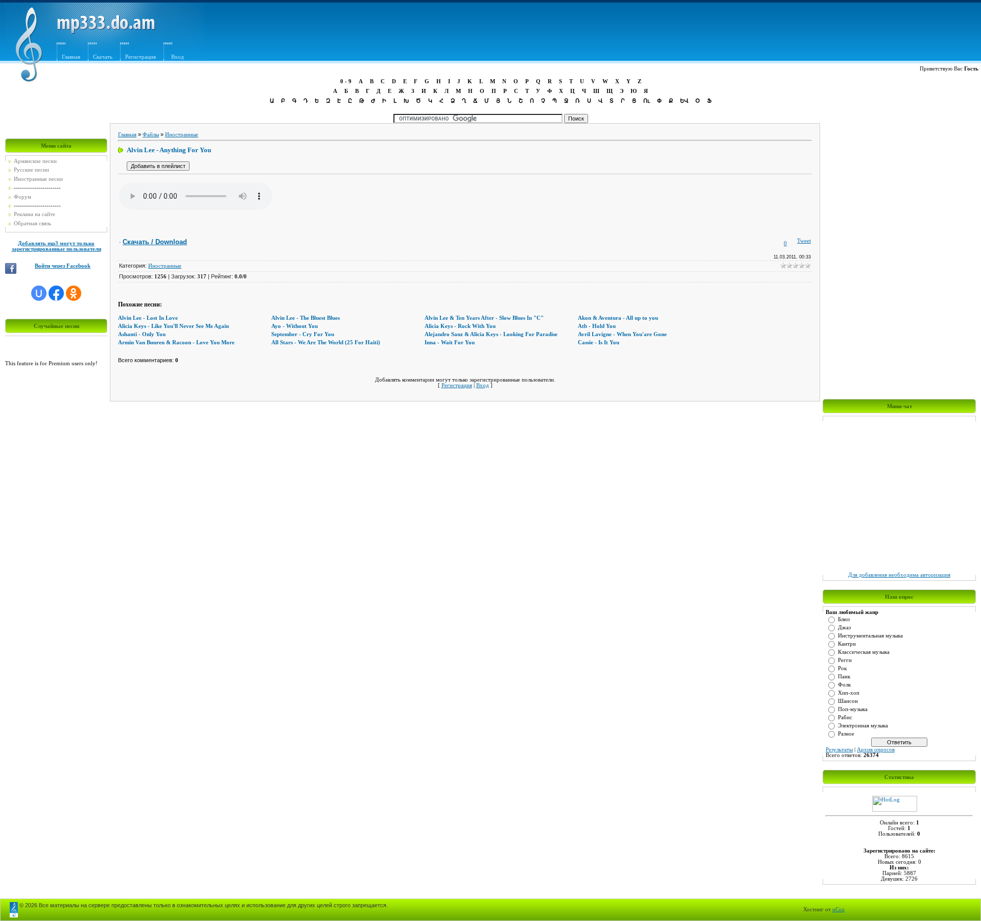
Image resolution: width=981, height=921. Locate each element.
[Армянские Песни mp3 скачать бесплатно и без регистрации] (106, 32)
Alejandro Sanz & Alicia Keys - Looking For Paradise (491, 334)
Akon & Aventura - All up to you (618, 318)
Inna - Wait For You (450, 342)
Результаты (839, 749)
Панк (844, 676)
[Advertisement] (624, 34)
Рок (842, 668)
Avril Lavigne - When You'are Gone (622, 334)
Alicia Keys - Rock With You (460, 326)
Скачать (102, 57)
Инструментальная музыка (870, 636)
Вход (177, 57)
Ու (646, 101)
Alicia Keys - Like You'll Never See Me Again (173, 326)
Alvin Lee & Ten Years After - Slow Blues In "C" (484, 318)
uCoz (838, 909)
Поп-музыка (853, 709)
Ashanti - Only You (142, 334)
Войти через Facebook (62, 266)
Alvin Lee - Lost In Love (148, 318)
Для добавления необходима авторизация (899, 575)
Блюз (844, 619)
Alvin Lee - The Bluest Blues (305, 318)
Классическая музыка (864, 652)
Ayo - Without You (294, 326)
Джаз (844, 627)
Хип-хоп (848, 693)
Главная (71, 57)
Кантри (847, 644)
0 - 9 (346, 81)
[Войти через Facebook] (56, 293)
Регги (845, 660)
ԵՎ (684, 101)
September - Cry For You (302, 334)
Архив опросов (876, 749)
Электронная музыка (863, 725)
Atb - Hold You (597, 326)
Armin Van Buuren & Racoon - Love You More (176, 342)
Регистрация (140, 57)
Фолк (844, 685)
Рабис (845, 717)
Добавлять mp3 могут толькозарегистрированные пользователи (56, 246)
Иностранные (181, 134)
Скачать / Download (155, 242)
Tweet (804, 241)
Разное (846, 734)
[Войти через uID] (38, 293)
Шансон (848, 701)
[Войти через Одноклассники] (73, 293)
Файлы (151, 134)
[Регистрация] (193, 45)
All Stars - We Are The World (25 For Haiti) (325, 342)
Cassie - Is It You (598, 342)
